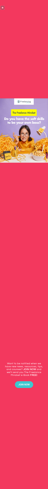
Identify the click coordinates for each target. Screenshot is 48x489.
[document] (24, 244)
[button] (2, 7)
